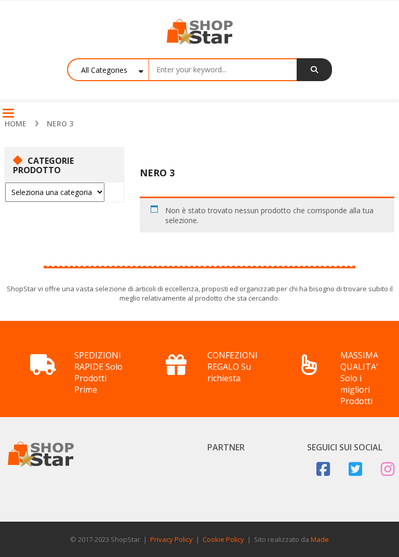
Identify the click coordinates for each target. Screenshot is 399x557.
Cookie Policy (223, 539)
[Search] (314, 69)
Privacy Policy (171, 539)
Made (320, 539)
